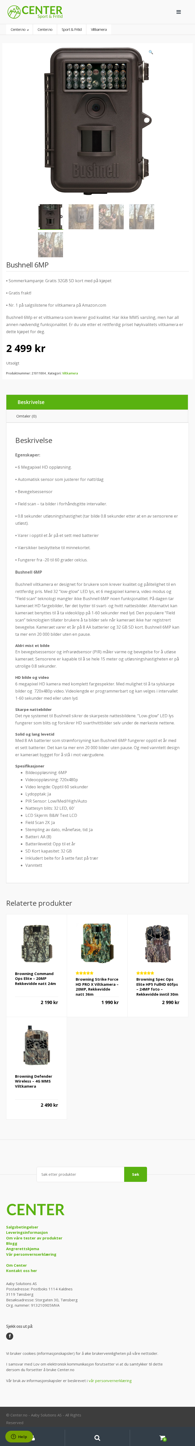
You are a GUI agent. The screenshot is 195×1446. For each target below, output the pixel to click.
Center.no (18, 29)
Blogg (11, 1243)
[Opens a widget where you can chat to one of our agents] (19, 1437)
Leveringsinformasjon (27, 1232)
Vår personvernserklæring (31, 1254)
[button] (151, 53)
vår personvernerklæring (110, 1380)
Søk (135, 1174)
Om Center (16, 1265)
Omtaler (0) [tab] (26, 415)
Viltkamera (70, 373)
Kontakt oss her (21, 1270)
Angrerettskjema (22, 1248)
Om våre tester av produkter (34, 1237)
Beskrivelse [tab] (31, 402)
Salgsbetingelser (22, 1226)
